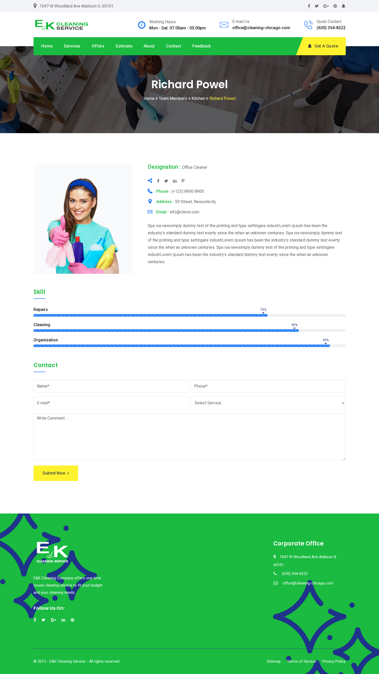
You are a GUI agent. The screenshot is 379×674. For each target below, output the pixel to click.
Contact (173, 46)
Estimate (124, 46)
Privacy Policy (333, 661)
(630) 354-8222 (331, 27)
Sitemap (274, 661)
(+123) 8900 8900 (187, 191)
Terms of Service (301, 661)
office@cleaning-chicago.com (261, 27)
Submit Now (54, 473)
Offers (98, 46)
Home (47, 46)
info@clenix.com (184, 212)
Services (72, 46)
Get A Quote (326, 46)
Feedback (201, 46)
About (149, 46)
